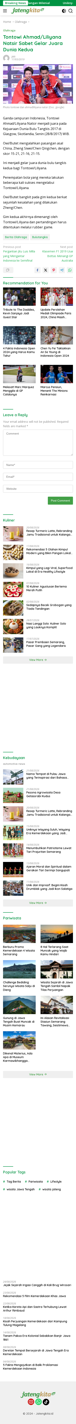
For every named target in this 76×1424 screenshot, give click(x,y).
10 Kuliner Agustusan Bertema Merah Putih (46, 588)
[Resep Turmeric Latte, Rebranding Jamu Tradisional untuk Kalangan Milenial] (13, 533)
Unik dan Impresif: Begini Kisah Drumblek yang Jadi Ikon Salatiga (49, 887)
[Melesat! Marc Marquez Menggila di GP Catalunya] (19, 374)
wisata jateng (51, 1189)
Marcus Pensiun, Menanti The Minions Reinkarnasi (54, 390)
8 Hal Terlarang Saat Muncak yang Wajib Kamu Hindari (54, 950)
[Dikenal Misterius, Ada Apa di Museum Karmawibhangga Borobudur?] (19, 1040)
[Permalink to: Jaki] (6, 58)
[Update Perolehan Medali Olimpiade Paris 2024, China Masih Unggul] (57, 296)
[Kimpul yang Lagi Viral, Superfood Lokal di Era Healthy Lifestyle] (13, 571)
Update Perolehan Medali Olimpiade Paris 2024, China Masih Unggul (56, 313)
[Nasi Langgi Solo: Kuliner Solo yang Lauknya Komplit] (13, 626)
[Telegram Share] (62, 270)
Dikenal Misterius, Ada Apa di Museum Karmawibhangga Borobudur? (17, 1057)
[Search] (70, 11)
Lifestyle (56, 1181)
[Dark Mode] (64, 11)
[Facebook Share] (37, 270)
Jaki (13, 56)
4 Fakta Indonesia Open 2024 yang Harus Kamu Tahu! (19, 352)
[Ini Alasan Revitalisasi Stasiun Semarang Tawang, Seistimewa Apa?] (57, 1005)
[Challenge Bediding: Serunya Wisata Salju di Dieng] (19, 969)
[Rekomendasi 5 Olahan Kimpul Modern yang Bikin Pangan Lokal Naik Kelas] (13, 552)
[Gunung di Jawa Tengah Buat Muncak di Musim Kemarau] (19, 1005)
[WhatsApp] (38, 1402)
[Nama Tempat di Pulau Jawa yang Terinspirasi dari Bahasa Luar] (13, 777)
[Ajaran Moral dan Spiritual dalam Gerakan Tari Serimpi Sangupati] (13, 869)
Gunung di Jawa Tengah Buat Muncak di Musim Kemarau (18, 1021)
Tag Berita (14, 1181)
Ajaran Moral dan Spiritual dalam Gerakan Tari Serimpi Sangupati (48, 868)
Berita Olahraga (16, 237)
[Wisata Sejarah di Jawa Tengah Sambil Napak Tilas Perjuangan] (57, 969)
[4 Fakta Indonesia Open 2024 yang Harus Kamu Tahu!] (19, 335)
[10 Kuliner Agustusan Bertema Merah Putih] (13, 589)
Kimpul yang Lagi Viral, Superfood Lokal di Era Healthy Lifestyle (49, 569)
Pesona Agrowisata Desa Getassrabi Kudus (43, 794)
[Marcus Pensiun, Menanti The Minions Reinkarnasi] (57, 374)
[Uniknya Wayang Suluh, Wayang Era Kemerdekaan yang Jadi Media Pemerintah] (13, 832)
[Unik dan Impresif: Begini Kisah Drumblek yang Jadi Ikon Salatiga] (13, 888)
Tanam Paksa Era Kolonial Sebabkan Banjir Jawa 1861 (36, 1337)
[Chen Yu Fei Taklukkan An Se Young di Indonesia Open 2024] (57, 335)
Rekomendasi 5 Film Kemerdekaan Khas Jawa (34, 1296)
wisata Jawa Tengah (21, 1189)
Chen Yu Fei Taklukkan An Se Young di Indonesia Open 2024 (56, 352)
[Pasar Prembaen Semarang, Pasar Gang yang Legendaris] (13, 645)
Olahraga (9, 30)
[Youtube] (31, 1402)
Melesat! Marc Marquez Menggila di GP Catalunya (18, 390)
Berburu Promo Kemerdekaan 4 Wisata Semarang (19, 950)
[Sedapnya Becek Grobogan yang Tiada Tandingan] (13, 608)
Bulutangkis (40, 237)
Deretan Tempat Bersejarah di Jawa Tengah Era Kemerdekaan (36, 1352)
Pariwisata (36, 1181)
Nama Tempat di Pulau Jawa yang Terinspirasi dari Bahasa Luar (46, 775)
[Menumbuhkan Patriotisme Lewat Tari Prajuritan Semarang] (13, 851)
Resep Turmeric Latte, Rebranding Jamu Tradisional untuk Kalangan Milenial (49, 532)
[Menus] (6, 10)
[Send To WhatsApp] (70, 270)
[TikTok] (46, 1402)
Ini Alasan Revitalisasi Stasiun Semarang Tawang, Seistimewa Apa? (55, 1021)
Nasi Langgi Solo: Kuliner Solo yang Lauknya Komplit (46, 625)
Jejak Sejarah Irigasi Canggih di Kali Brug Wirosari (37, 1285)
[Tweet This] (46, 270)
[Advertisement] (38, 708)
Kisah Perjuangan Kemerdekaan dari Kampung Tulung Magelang (35, 1323)
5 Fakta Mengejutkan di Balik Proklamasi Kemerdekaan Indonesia (30, 1366)
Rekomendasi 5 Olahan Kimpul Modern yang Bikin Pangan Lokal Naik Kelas (48, 551)
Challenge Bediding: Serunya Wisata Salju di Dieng (19, 986)
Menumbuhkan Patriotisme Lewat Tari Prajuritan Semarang (48, 850)
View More (36, 660)
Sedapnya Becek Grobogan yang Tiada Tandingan (49, 607)
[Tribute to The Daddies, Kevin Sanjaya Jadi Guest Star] (19, 296)
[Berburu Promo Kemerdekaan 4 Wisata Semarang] (19, 934)
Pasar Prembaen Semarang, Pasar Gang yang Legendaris (46, 644)
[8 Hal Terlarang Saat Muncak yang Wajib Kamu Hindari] (57, 934)
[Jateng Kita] (27, 10)
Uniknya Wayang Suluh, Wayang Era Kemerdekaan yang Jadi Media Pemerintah (48, 831)
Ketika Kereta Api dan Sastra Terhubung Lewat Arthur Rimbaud (34, 1308)
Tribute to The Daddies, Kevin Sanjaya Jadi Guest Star (19, 313)
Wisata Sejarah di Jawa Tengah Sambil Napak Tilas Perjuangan (57, 986)
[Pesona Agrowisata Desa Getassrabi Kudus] (13, 795)
